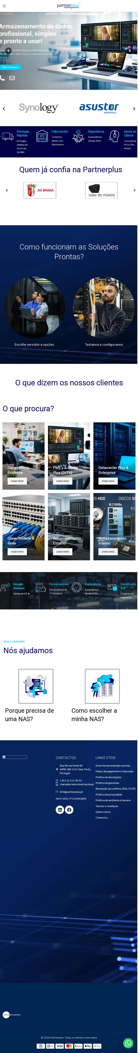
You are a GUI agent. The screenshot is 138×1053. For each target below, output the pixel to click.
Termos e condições (107, 806)
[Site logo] (69, 5)
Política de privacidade (109, 794)
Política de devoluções (108, 777)
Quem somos (103, 811)
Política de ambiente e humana (113, 800)
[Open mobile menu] (4, 6)
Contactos (102, 817)
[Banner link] (24, 456)
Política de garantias (107, 782)
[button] (7, 190)
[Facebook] (69, 810)
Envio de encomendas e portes (113, 765)
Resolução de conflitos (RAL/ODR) (115, 788)
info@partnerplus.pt (71, 791)
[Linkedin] (60, 810)
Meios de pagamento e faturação (114, 771)
